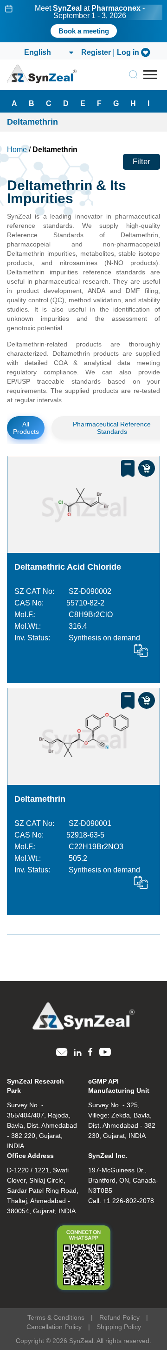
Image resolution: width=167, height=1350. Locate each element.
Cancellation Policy (54, 1326)
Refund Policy (119, 1317)
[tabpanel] (83, 21)
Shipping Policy (118, 1326)
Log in (128, 52)
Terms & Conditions (55, 1317)
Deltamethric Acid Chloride (67, 567)
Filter (141, 161)
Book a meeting (83, 31)
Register (96, 52)
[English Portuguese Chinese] (48, 53)
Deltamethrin (39, 799)
